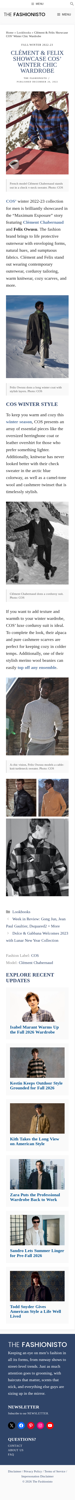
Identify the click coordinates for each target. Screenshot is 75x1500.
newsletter (37, 1413)
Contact (15, 1445)
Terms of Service (54, 1471)
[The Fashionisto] (24, 14)
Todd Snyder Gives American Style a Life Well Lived (35, 1311)
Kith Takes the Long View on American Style (34, 1141)
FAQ (11, 1454)
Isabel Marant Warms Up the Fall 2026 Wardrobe (34, 1029)
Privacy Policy (33, 1471)
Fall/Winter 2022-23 (37, 45)
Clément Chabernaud (43, 222)
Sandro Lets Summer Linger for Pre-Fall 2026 (37, 1253)
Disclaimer (15, 1471)
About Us (16, 1450)
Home (10, 32)
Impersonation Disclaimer (37, 1476)
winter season (19, 421)
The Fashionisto (35, 78)
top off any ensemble (37, 667)
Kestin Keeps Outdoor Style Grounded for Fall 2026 (36, 1085)
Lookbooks (24, 32)
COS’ (11, 201)
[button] (72, 4)
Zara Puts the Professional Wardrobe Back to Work (35, 1197)
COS (35, 955)
